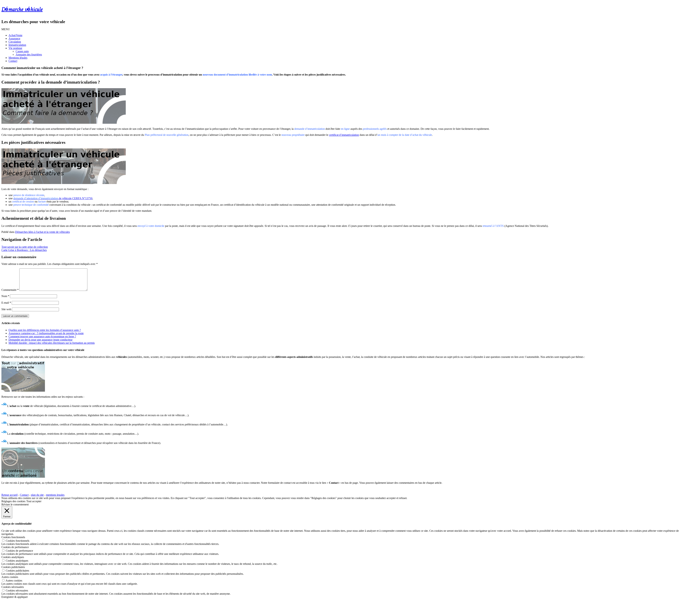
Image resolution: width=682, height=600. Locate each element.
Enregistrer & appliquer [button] (14, 596)
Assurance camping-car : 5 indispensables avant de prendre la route (46, 333)
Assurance (14, 38)
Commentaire (10, 289)
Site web (6, 309)
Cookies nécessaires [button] (12, 586)
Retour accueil (9, 494)
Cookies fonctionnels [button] (13, 537)
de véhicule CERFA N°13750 (52, 198)
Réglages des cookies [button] (13, 501)
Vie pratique (15, 48)
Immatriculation (17, 44)
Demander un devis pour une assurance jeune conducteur (40, 339)
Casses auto (22, 51)
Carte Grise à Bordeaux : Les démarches (24, 250)
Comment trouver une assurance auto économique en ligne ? (42, 336)
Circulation (15, 41)
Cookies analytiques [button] (12, 557)
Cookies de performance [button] (15, 547)
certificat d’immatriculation (344, 134)
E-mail (6, 302)
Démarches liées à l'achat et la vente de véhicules (42, 231)
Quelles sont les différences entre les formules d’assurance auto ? (45, 330)
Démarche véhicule (22, 9)
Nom (5, 296)
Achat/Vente (15, 35)
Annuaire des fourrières (29, 54)
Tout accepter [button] (33, 501)
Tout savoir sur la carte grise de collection (24, 246)
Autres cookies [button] (9, 576)
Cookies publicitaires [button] (13, 567)
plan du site (37, 494)
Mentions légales (18, 57)
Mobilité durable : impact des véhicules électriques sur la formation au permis (52, 342)
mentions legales (55, 494)
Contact (13, 60)
